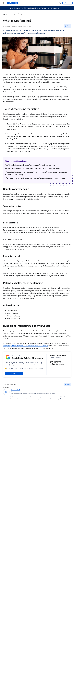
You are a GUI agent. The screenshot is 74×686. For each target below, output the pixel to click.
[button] (67, 26)
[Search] (60, 3)
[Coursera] (12, 3)
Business (10, 14)
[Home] (4, 14)
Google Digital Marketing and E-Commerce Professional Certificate (25, 346)
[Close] (69, 8)
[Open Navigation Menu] (3, 3)
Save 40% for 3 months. (51, 8)
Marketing (19, 14)
